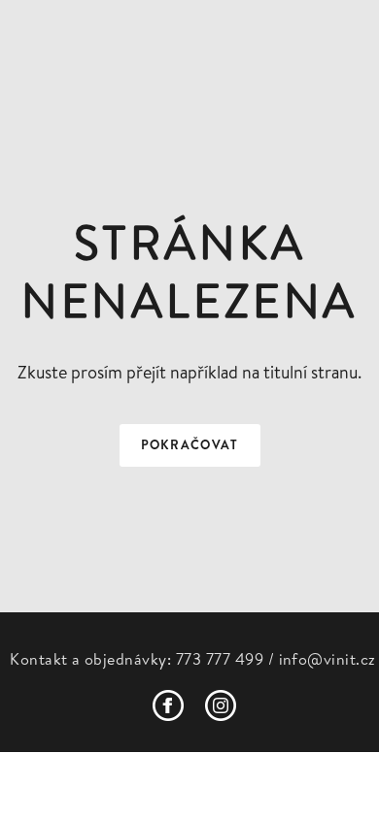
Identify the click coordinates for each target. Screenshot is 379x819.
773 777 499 (219, 659)
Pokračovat (190, 445)
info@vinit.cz (327, 659)
